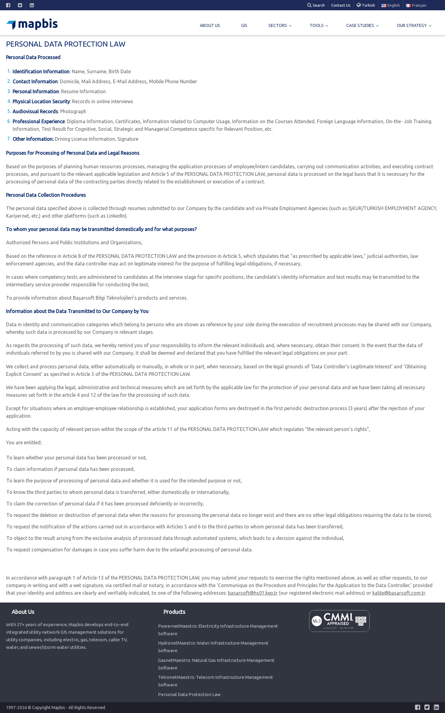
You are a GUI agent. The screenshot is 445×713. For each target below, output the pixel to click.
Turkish (368, 5)
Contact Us (341, 5)
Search (318, 5)
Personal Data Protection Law (189, 694)
